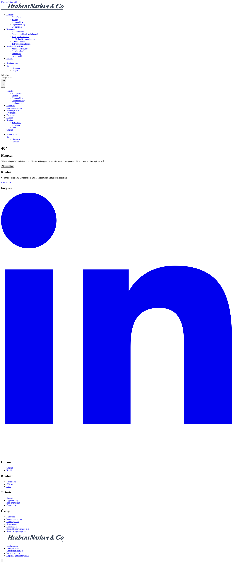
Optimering (17, 27)
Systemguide (17, 56)
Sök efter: (5, 75)
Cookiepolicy (12, 546)
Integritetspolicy (13, 553)
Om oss (9, 130)
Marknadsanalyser (19, 49)
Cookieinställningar (14, 551)
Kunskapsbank (18, 51)
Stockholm (16, 122)
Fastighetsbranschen (20, 36)
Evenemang (17, 53)
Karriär (9, 58)
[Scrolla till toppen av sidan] (2, 560)
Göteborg (16, 125)
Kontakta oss (12, 63)
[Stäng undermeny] (2, 86)
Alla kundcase (18, 32)
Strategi (15, 19)
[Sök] (2, 83)
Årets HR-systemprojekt (16, 531)
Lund (14, 127)
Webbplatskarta (13, 548)
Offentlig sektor (18, 41)
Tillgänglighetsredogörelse (17, 555)
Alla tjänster (17, 17)
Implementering (18, 24)
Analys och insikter (14, 46)
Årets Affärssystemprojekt (17, 529)
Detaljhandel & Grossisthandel (25, 34)
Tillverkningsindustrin (21, 44)
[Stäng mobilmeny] (4, 86)
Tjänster (9, 15)
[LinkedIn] (116, 456)
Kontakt (9, 120)
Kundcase (10, 29)
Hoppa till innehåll (9, 2)
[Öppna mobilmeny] (4, 83)
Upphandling (17, 22)
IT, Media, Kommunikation (23, 39)
